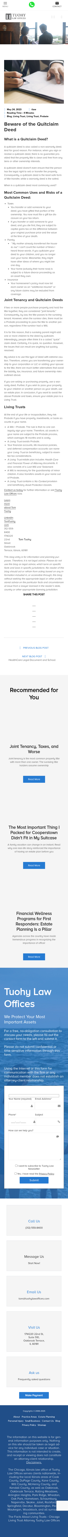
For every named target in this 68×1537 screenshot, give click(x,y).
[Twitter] (58, 17)
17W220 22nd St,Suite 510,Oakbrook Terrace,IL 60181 (34, 1339)
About (16, 1416)
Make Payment (34, 1395)
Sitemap (42, 1425)
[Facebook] (52, 17)
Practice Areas (29, 1416)
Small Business (32, 1420)
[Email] (34, 626)
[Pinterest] (34, 622)
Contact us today (13, 490)
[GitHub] (61, 17)
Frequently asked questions (34, 1379)
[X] (34, 607)
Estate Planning (46, 1416)
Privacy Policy (46, 1173)
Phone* (12, 1114)
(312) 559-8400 (34, 1227)
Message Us (34, 1257)
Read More (34, 779)
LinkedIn (8, 517)
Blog (57, 1420)
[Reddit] (34, 617)
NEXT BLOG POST (32, 656)
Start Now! (34, 1263)
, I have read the (37, 1173)
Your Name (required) (20, 1098)
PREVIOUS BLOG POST (35, 647)
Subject (39, 1114)
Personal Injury (15, 1420)
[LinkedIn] (54, 17)
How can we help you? (20, 1130)
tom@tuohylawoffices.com (34, 1298)
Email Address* (43, 1098)
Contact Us (48, 1420)
